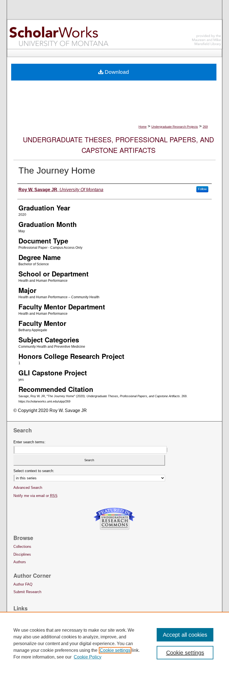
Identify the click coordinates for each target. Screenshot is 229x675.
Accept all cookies (185, 635)
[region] (114, 643)
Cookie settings (115, 650)
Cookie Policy (87, 657)
